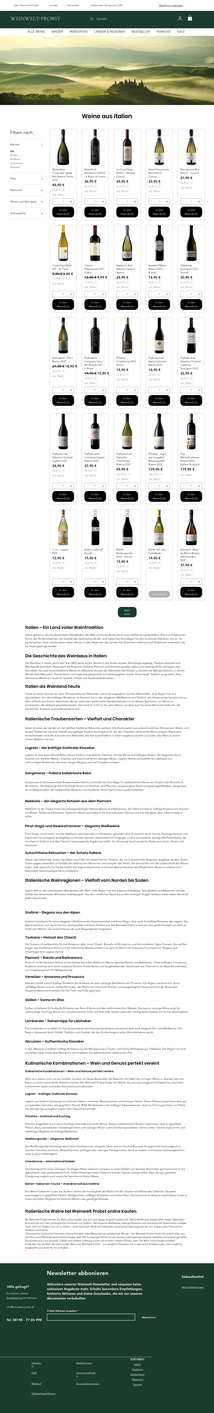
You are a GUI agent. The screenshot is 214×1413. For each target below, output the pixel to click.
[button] (190, 17)
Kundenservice (14, 1297)
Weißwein (15, 159)
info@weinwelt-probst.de (20, 1306)
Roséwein (15, 167)
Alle (12, 151)
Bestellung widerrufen (171, 5)
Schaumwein (16, 163)
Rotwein (14, 155)
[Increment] (71, 201)
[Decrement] (55, 201)
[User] (180, 18)
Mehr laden (127, 612)
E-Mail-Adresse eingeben (62, 1311)
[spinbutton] (63, 201)
